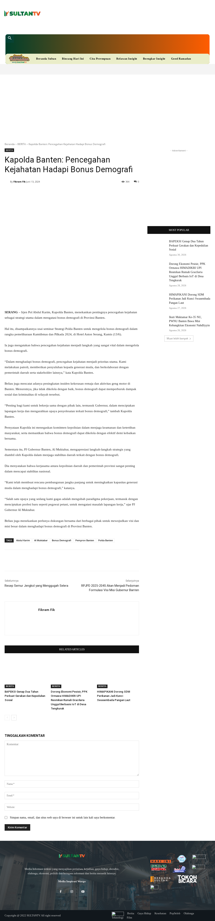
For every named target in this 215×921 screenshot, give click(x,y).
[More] (131, 192)
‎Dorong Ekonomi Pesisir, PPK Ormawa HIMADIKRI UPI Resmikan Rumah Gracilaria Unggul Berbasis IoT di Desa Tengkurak (69, 700)
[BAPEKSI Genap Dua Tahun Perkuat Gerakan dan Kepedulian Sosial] (26, 673)
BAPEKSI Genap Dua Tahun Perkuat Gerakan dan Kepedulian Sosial (25, 696)
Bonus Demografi (61, 540)
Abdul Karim (23, 540)
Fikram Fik (19, 181)
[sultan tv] (72, 855)
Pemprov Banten (84, 540)
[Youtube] (101, 26)
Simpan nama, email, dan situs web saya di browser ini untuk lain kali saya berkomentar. (62, 817)
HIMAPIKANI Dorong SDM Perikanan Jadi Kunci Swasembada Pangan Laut (113, 696)
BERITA (21, 144)
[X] (94, 26)
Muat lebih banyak (177, 338)
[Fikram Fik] (7, 182)
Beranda (10, 144)
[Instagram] (72, 892)
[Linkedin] (88, 26)
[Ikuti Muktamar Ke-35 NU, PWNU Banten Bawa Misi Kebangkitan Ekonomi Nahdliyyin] (156, 321)
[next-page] (14, 717)
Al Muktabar (41, 540)
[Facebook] (81, 26)
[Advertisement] (107, 106)
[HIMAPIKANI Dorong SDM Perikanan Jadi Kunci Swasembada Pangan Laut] (118, 673)
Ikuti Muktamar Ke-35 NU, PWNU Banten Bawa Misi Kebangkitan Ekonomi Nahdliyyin (189, 321)
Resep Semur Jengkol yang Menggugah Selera (36, 586)
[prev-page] (7, 717)
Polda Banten (105, 540)
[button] (9, 38)
